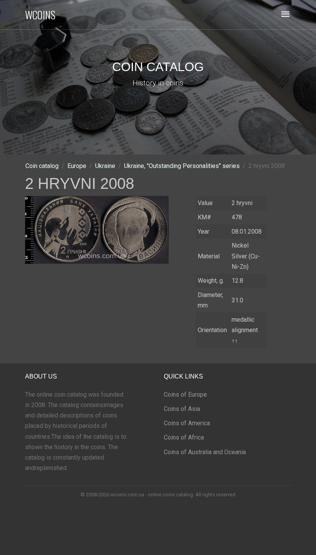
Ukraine (105, 166)
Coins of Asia (182, 408)
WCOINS (40, 14)
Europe (76, 166)
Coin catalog (42, 166)
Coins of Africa (184, 437)
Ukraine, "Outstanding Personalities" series (182, 166)
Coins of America (187, 423)
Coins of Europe (185, 394)
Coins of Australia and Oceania (205, 452)
